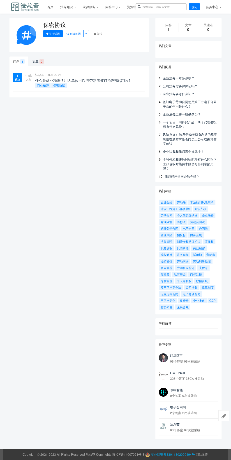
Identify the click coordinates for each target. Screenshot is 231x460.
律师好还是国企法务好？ (182, 176)
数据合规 (202, 281)
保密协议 (59, 85)
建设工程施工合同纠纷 (175, 209)
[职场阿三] (163, 357)
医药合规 (183, 307)
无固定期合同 (169, 294)
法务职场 (183, 254)
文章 (37, 61)
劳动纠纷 (183, 261)
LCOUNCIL (178, 372)
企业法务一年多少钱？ (178, 78)
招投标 (181, 235)
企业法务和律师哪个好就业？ (183, 151)
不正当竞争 (168, 300)
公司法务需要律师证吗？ (180, 86)
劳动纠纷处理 (202, 261)
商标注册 (196, 274)
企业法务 (208, 215)
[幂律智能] (163, 392)
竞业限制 (166, 222)
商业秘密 (43, 85)
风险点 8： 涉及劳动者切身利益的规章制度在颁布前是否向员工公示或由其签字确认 (190, 139)
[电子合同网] (163, 409)
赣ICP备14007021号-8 (128, 454)
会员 (212, 7)
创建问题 (75, 33)
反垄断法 (183, 248)
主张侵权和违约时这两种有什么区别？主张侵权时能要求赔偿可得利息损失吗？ (190, 164)
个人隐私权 (184, 281)
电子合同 (188, 228)
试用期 (197, 254)
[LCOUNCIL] (163, 375)
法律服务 (89, 7)
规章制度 (208, 287)
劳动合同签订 (185, 268)
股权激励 (166, 254)
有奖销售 (166, 307)
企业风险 (166, 235)
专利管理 (166, 281)
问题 (18, 61)
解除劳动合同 (169, 228)
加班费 (165, 274)
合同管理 (166, 268)
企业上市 (199, 300)
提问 (194, 7)
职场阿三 (176, 355)
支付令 (203, 268)
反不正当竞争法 (171, 287)
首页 (50, 7)
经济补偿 (166, 261)
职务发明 (166, 248)
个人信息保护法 (187, 215)
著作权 (209, 241)
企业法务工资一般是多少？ (182, 114)
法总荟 (39, 75)
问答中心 (111, 7)
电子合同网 (178, 407)
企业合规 (166, 202)
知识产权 (200, 209)
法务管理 (166, 241)
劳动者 (210, 254)
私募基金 (180, 274)
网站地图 (202, 454)
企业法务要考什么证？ (178, 94)
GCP (212, 300)
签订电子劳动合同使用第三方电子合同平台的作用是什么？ (190, 104)
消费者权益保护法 (188, 241)
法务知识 (67, 7)
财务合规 (196, 235)
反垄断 (184, 300)
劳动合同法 (197, 222)
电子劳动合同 (191, 294)
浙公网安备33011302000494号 (173, 454)
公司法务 (191, 287)
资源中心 (133, 7)
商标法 (181, 222)
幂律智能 (176, 390)
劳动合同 (166, 215)
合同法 (203, 228)
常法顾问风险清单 (202, 202)
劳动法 (181, 202)
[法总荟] (163, 426)
